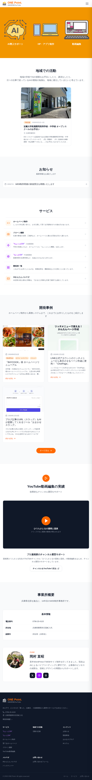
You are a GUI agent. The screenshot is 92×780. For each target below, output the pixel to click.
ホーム (66, 776)
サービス (74, 776)
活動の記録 (37, 731)
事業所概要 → (8, 719)
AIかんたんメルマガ (10, 762)
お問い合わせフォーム (40, 762)
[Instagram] (39, 675)
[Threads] (46, 675)
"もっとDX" (7, 735)
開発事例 (66, 735)
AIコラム (66, 743)
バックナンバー (8, 766)
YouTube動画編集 (9, 751)
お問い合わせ (84, 776)
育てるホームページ (10, 743)
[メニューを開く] (87, 3)
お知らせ (66, 731)
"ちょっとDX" (7, 731)
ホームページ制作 (9, 739)
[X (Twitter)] (32, 675)
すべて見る (44, 450)
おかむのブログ (68, 739)
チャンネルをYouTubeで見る (45, 568)
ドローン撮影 (7, 747)
